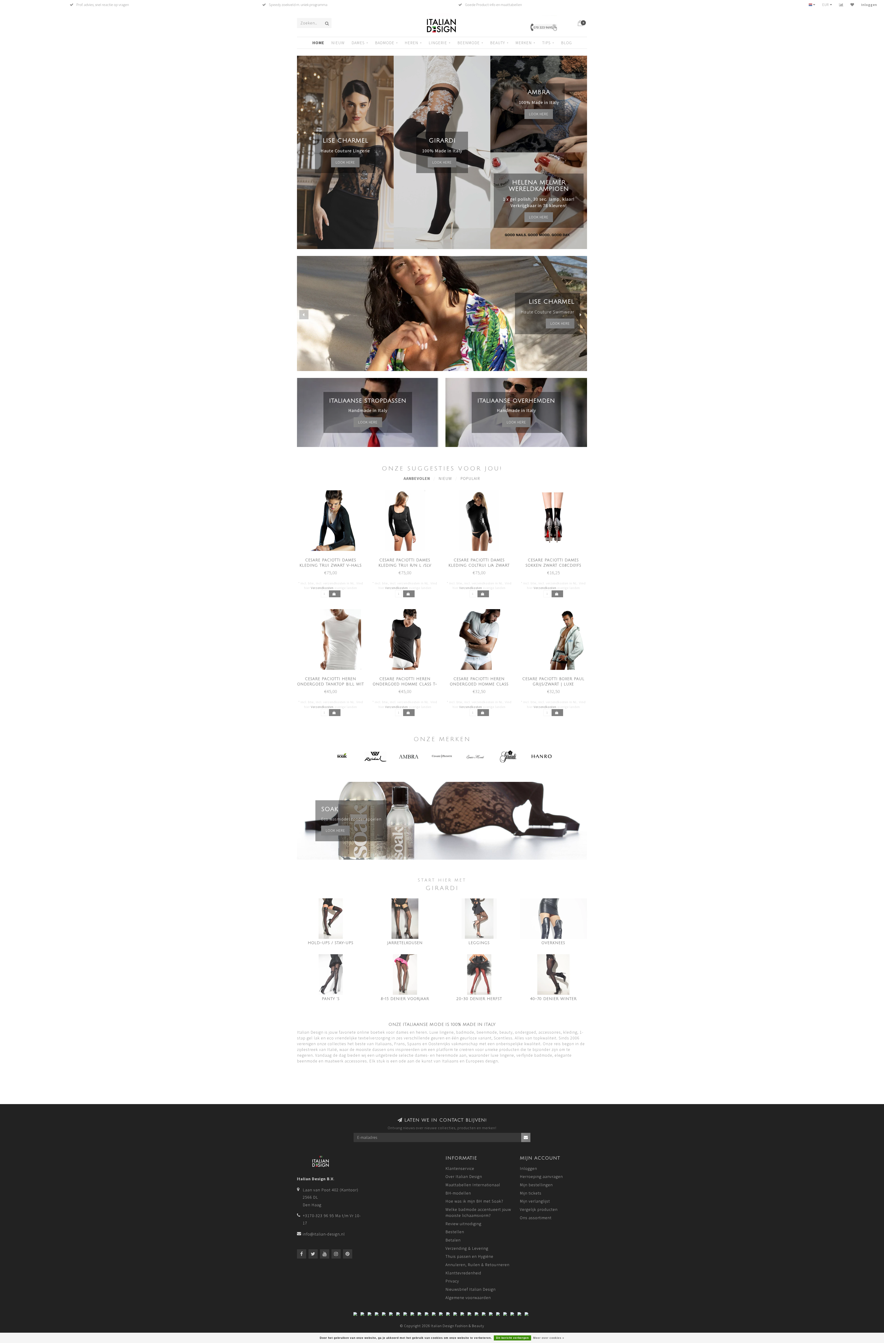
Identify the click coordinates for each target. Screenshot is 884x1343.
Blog (566, 42)
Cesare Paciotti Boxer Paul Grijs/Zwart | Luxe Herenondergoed (553, 684)
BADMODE (384, 42)
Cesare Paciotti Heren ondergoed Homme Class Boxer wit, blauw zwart (479, 684)
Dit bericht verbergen (512, 1338)
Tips (546, 42)
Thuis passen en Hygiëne (469, 1256)
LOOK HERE (560, 323)
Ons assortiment (536, 1217)
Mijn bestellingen (536, 1184)
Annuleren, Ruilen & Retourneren (477, 1264)
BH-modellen (458, 1193)
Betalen (453, 1240)
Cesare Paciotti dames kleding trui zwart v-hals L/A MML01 (331, 565)
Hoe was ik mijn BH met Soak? (474, 1201)
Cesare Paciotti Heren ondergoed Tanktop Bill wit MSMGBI (330, 684)
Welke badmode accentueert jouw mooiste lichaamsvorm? (478, 1212)
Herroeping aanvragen (541, 1176)
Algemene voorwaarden (468, 1297)
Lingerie (438, 42)
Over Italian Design (463, 1176)
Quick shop (333, 559)
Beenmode (468, 42)
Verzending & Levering (466, 1248)
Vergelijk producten (539, 1209)
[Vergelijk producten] (841, 4)
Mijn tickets (530, 1193)
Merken (523, 42)
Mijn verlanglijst (535, 1201)
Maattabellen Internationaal (472, 1184)
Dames (358, 42)
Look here (345, 162)
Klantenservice (459, 1168)
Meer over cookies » (548, 1338)
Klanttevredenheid (463, 1273)
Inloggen (869, 4)
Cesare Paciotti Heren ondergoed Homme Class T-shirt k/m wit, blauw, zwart (405, 684)
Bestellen (454, 1231)
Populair (470, 478)
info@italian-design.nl (324, 1234)
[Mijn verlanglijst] (852, 4)
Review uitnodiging (463, 1223)
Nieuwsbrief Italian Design (470, 1289)
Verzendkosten (322, 588)
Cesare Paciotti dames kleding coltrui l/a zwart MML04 (479, 565)
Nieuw (445, 478)
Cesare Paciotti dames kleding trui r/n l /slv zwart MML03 (404, 565)
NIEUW (338, 42)
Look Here (538, 217)
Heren (411, 42)
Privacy (452, 1281)
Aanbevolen (417, 478)
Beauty (497, 42)
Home (318, 42)
